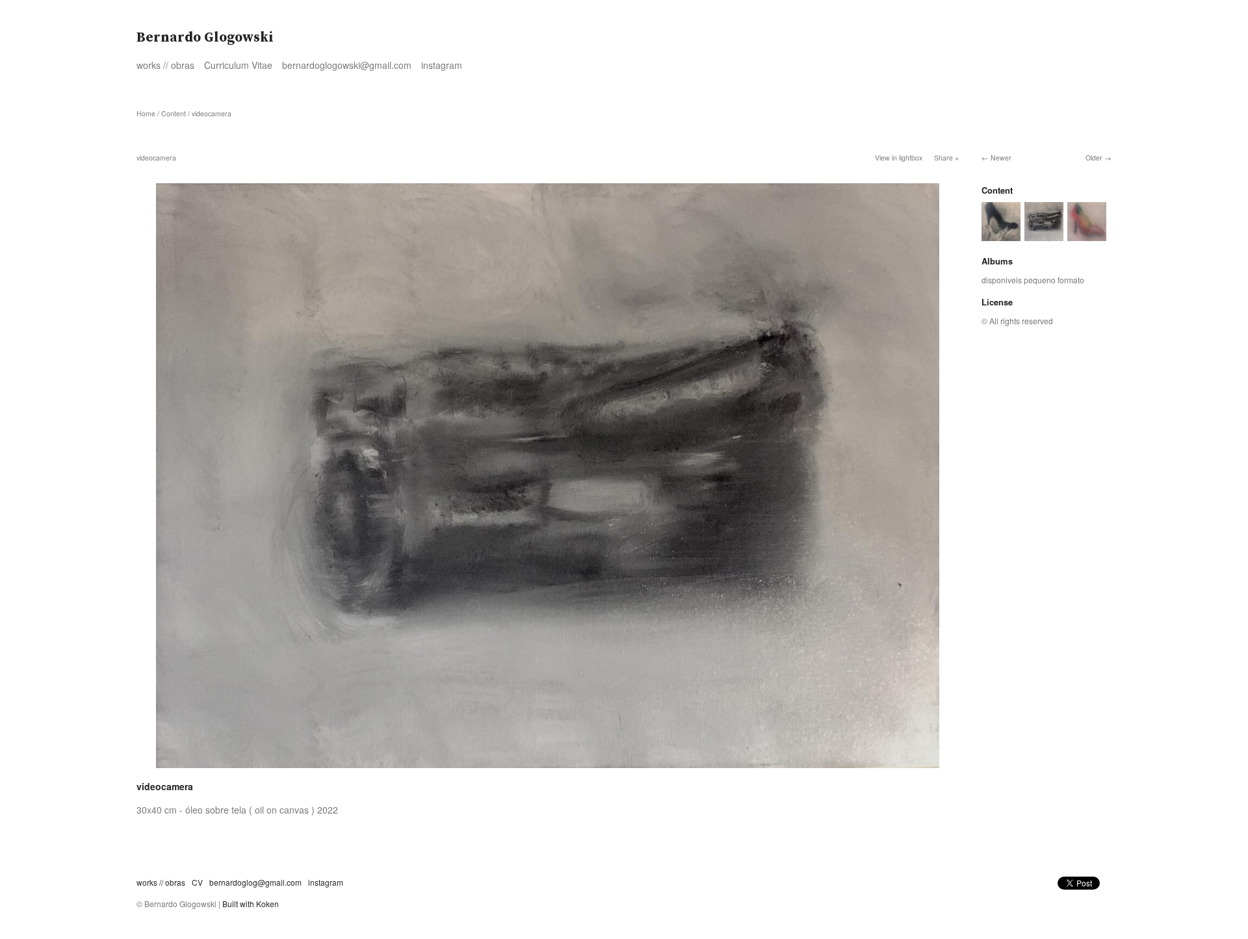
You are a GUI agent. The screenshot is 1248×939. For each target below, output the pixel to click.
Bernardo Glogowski (205, 37)
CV (197, 882)
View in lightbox (898, 157)
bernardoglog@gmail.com (255, 882)
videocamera (211, 113)
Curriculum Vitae (238, 64)
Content (173, 113)
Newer (1001, 157)
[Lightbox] (547, 769)
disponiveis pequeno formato (1033, 279)
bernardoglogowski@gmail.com (346, 64)
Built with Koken (250, 903)
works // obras (165, 64)
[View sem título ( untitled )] (1001, 234)
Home (145, 113)
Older (1094, 157)
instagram (441, 64)
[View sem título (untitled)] (1086, 234)
